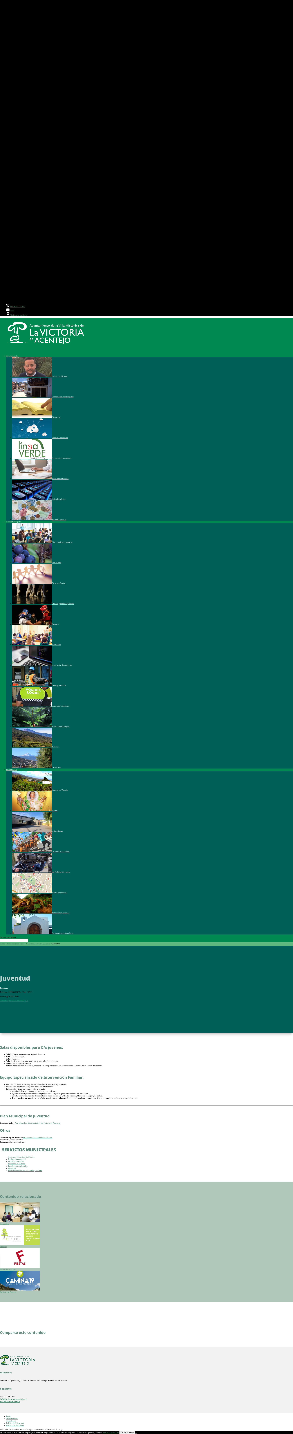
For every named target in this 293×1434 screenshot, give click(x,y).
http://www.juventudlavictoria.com (37, 1137)
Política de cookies (111, 1432)
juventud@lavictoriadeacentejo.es (14, 1001)
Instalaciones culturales (17, 1166)
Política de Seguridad (15, 1425)
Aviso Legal (11, 1421)
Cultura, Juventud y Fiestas (39, 944)
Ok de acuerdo (127, 1432)
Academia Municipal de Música (21, 1157)
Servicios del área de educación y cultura (25, 1171)
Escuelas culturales (16, 1161)
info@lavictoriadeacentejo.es (13, 1399)
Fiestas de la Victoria (16, 1164)
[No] (136, 1433)
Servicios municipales (16, 944)
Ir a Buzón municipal (10, 1401)
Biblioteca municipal (17, 1159)
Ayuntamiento (12, 356)
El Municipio (11, 770)
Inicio (2, 944)
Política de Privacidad (15, 1423)
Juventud (12, 1168)
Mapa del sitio (12, 1419)
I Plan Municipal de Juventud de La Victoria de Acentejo (37, 1123)
